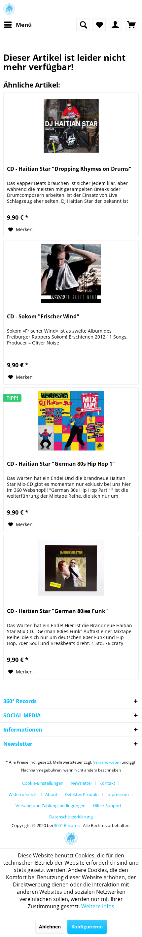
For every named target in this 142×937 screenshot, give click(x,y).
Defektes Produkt (82, 794)
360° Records (67, 825)
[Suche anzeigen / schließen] (82, 24)
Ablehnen (50, 926)
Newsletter (81, 783)
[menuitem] (17, 24)
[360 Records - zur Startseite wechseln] (9, 9)
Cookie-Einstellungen (42, 783)
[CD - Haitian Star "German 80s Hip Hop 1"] (71, 420)
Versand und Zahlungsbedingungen (51, 806)
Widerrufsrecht (23, 794)
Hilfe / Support (107, 806)
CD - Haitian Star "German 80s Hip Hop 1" (61, 463)
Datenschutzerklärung (71, 817)
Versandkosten (107, 762)
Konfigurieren (87, 926)
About (51, 794)
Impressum (117, 794)
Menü (24, 24)
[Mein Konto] (115, 24)
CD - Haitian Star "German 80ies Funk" (57, 611)
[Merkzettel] (99, 24)
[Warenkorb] (131, 24)
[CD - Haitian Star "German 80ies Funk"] (71, 568)
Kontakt (107, 783)
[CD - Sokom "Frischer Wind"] (71, 273)
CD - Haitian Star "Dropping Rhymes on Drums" (69, 168)
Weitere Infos (97, 906)
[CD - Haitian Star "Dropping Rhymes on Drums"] (71, 126)
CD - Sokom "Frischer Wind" (43, 316)
